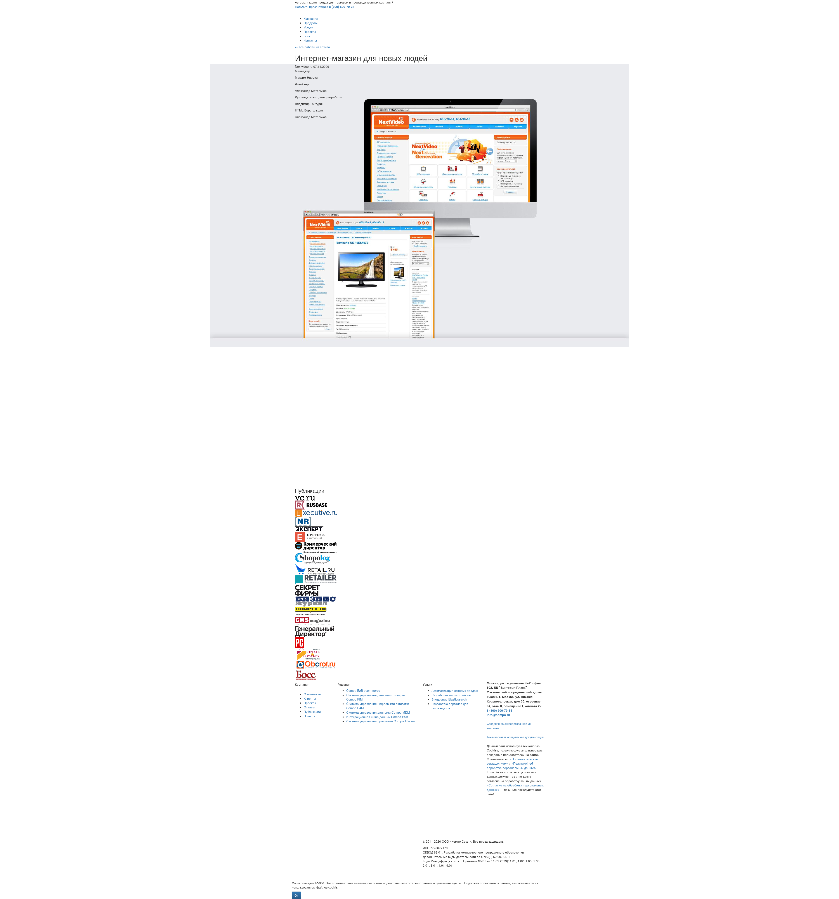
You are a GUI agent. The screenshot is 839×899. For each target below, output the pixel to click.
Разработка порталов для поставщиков (450, 705)
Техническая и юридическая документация (515, 737)
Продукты (310, 23)
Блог (307, 36)
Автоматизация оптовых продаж (455, 690)
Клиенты (310, 698)
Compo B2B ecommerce (363, 690)
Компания (311, 18)
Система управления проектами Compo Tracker (380, 721)
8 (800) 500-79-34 (341, 6)
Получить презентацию (311, 6)
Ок (296, 895)
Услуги (308, 27)
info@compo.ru (498, 715)
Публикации (312, 711)
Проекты (310, 31)
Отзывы (309, 707)
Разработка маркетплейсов (451, 695)
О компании (312, 694)
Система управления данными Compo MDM (378, 712)
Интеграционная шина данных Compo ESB (377, 717)
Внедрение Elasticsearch (449, 699)
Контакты (310, 40)
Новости (309, 716)
